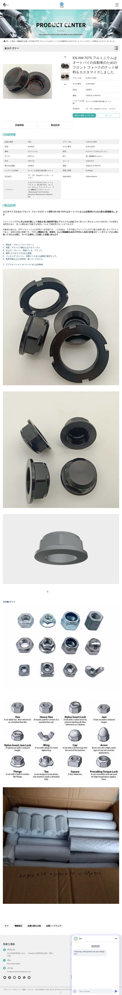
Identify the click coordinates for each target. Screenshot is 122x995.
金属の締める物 (34, 926)
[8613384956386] (24, 978)
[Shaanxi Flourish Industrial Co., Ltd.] (62, 5)
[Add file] (74, 991)
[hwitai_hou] (29, 978)
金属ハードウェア (53, 926)
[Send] (116, 991)
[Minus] (116, 938)
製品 (13, 41)
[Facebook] (9, 978)
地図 (23, 989)
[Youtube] (19, 978)
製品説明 (55, 125)
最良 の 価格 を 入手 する (84, 115)
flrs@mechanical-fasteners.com (19, 972)
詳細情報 (19, 125)
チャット (108, 115)
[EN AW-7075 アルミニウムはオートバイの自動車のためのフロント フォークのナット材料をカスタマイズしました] (27, 80)
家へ (8, 41)
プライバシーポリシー (12, 989)
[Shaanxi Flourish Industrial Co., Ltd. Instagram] (14, 978)
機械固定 (18, 926)
